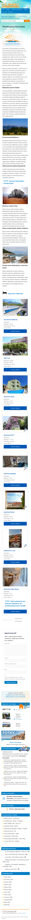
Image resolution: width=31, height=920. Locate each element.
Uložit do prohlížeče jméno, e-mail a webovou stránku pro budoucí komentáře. (15, 678)
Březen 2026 (7, 889)
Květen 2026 (7, 884)
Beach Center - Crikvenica (11, 818)
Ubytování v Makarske (15, 293)
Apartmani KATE (9, 435)
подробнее (3, 918)
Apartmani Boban (9, 512)
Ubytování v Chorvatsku (7, 11)
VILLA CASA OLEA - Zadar (11, 833)
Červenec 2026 (8, 879)
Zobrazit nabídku (15, 331)
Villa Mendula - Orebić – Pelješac (13, 821)
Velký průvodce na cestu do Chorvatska (15, 696)
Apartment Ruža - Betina (11, 826)
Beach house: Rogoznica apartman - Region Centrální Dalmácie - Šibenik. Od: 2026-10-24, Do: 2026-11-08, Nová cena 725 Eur (15, 761)
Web (6, 669)
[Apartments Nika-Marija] (15, 577)
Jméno (7, 658)
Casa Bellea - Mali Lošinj (11, 836)
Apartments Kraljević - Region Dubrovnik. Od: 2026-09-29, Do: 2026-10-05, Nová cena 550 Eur (15, 784)
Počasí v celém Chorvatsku (17, 809)
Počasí (25, 9)
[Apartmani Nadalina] (15, 461)
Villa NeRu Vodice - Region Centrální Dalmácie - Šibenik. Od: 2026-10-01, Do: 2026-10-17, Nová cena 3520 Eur (16, 767)
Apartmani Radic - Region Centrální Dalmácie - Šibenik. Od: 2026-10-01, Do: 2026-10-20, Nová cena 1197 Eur (16, 778)
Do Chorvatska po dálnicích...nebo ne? (16, 851)
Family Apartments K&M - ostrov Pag (14, 838)
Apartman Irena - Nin (10, 831)
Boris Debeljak (23, 913)
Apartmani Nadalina (10, 473)
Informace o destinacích (17, 9)
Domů (3, 9)
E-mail (10, 663)
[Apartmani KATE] (15, 423)
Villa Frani (7, 358)
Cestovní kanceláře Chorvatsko (10, 916)
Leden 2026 (7, 894)
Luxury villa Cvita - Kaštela (11, 841)
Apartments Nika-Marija (11, 589)
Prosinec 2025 (8, 897)
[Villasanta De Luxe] (15, 538)
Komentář (7, 643)
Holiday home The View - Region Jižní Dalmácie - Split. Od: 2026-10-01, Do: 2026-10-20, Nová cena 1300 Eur (16, 773)
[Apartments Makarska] (15, 307)
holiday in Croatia (20, 916)
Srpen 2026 (7, 877)
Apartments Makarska (11, 319)
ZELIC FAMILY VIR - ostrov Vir (12, 823)
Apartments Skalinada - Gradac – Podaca (15, 828)
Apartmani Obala (9, 396)
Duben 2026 (7, 887)
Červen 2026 (8, 882)
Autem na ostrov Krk (11, 869)
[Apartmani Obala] (15, 384)
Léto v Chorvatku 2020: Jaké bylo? (14, 854)
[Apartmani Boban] (15, 500)
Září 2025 (7, 905)
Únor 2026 (7, 892)
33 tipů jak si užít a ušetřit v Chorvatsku (15, 694)
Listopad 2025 (8, 899)
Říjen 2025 (7, 902)
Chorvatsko (12, 29)
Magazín (8, 9)
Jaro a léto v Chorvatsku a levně (14, 857)
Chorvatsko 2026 (12, 911)
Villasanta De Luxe (9, 550)
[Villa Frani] (15, 346)
